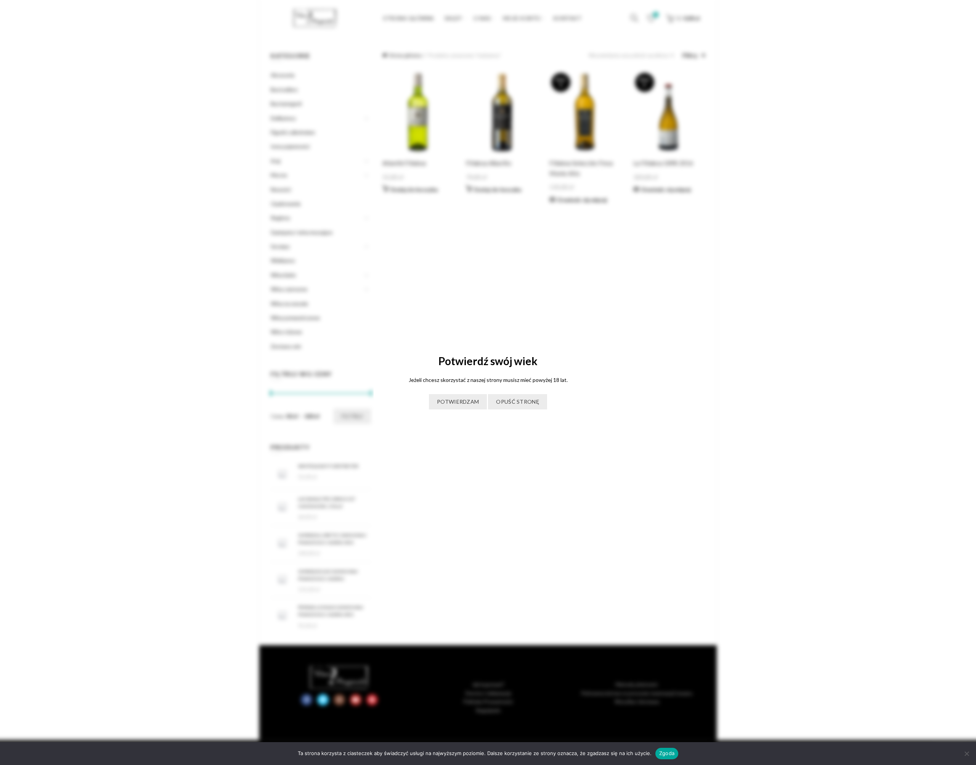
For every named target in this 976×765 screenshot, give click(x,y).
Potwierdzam (458, 401)
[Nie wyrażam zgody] (966, 753)
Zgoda (666, 753)
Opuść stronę (517, 401)
